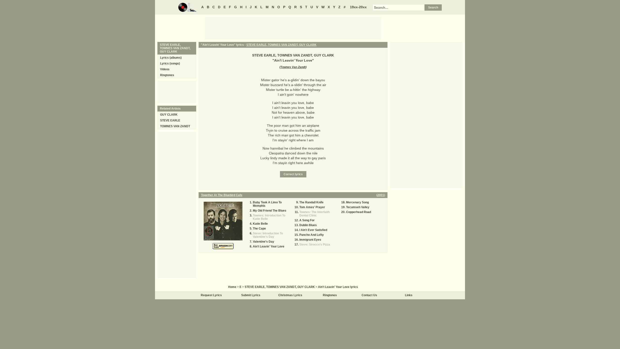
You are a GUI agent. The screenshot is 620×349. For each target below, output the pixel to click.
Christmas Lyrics (290, 295)
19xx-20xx (358, 7)
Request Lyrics (211, 295)
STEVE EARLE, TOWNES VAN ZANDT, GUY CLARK (281, 45)
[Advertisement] (293, 28)
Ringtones (167, 75)
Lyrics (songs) (170, 63)
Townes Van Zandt (293, 67)
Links (408, 295)
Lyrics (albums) (171, 57)
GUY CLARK (169, 114)
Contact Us (369, 295)
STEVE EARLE (170, 120)
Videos (165, 69)
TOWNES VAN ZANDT (175, 126)
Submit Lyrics (250, 295)
